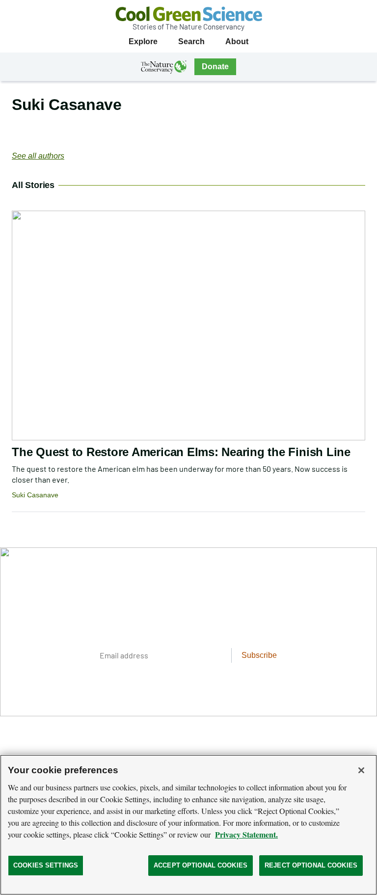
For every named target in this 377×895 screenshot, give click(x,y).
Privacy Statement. (246, 834)
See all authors (38, 156)
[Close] (361, 770)
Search (191, 41)
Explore (143, 41)
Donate (215, 66)
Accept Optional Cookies (200, 865)
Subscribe (259, 655)
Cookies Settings (45, 865)
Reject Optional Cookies (311, 865)
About (236, 41)
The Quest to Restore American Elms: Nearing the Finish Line (181, 452)
